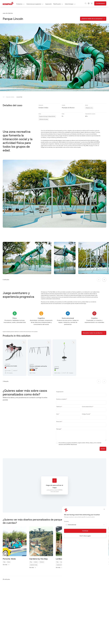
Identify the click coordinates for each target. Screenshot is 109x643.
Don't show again (85, 536)
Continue (85, 531)
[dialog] (54, 321)
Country (66, 521)
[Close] (104, 509)
